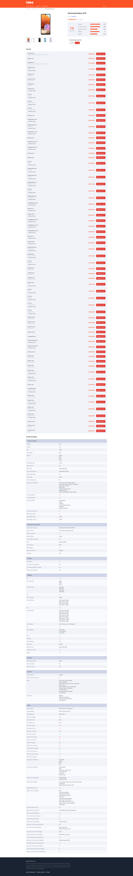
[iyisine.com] (29, 2)
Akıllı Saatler (44, 6)
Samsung (42, 8)
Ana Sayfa (28, 8)
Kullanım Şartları (41, 872)
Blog (104, 6)
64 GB (71, 42)
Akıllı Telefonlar (30, 6)
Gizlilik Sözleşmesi (30, 872)
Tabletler (37, 6)
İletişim (48, 872)
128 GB (77, 42)
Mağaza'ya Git (100, 54)
